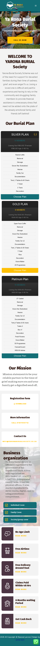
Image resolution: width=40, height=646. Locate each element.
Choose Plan (20, 197)
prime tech (20, 640)
